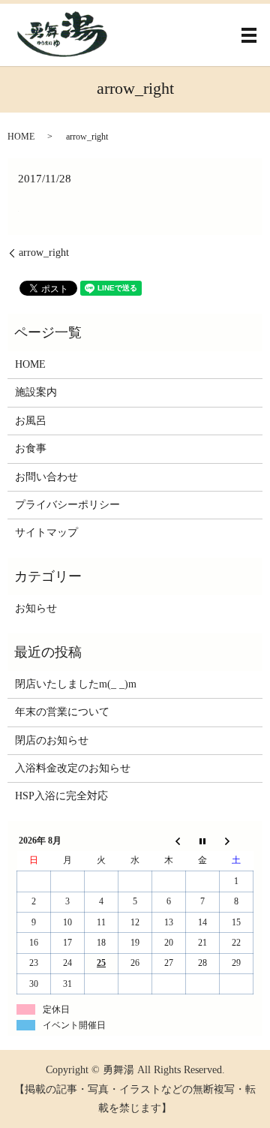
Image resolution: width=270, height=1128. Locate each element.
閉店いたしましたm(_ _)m (75, 684)
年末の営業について (62, 711)
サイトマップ (46, 532)
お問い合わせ (46, 477)
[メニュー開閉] (249, 35)
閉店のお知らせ (51, 740)
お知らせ (36, 608)
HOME (21, 136)
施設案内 (36, 392)
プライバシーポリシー (67, 504)
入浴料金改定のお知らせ (72, 768)
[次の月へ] (237, 840)
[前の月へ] (169, 840)
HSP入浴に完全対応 (61, 796)
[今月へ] (203, 840)
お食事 (30, 448)
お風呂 (30, 420)
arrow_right (44, 252)
